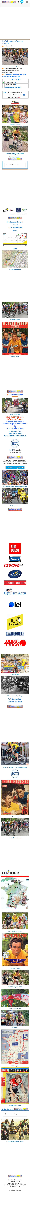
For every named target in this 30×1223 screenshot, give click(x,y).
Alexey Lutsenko (17, 94)
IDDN (18, 1186)
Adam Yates (14, 97)
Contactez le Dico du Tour (15, 451)
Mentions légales (15, 1190)
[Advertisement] (15, 24)
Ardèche (7, 46)
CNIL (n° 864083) (20, 1185)
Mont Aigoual (18, 92)
